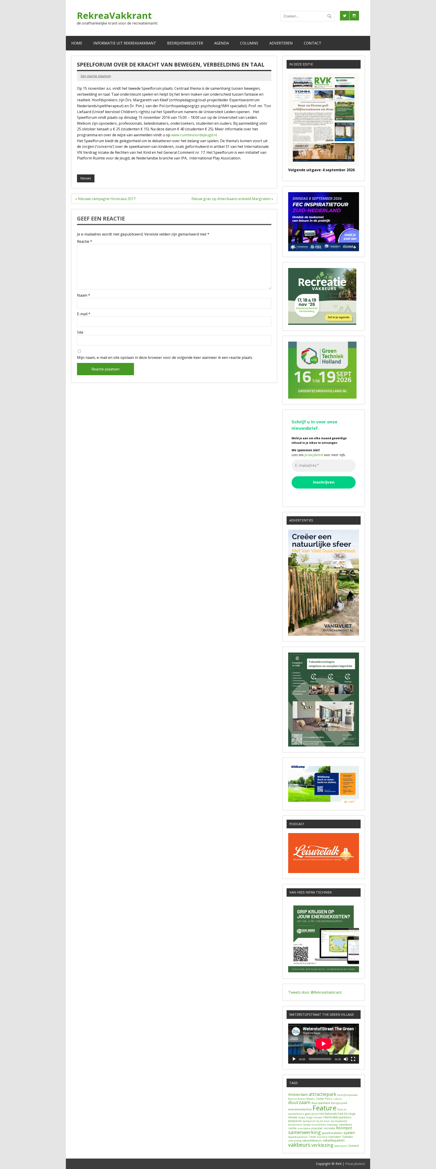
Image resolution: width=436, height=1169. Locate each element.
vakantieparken (334, 1140)
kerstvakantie (339, 1121)
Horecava (330, 1117)
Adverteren (281, 43)
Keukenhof (295, 1124)
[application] (323, 1043)
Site (80, 332)
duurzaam (299, 1102)
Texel (312, 1137)
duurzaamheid (320, 1103)
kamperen (295, 1121)
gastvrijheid (311, 1113)
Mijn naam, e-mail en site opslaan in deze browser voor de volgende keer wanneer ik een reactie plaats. (165, 357)
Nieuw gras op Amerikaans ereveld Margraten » (232, 198)
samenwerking (304, 1132)
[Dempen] (346, 1059)
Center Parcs (324, 1098)
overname (303, 1128)
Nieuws (85, 178)
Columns (249, 43)
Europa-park (339, 1103)
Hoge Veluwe (314, 1117)
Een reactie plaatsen (96, 76)
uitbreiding (294, 1140)
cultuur (337, 1098)
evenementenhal (300, 1109)
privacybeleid (314, 455)
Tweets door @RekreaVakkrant (315, 992)
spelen (349, 1132)
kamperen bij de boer (316, 1121)
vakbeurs (299, 1144)
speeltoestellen (332, 1133)
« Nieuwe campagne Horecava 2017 (105, 198)
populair (317, 1128)
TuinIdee (347, 1137)
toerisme (322, 1137)
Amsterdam (298, 1094)
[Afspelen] (294, 1059)
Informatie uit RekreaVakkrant (124, 43)
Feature (324, 1107)
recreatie (329, 1128)
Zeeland (353, 1146)
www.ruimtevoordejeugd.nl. (194, 134)
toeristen (335, 1137)
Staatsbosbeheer (298, 1137)
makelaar (332, 1124)
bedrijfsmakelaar (347, 1095)
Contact (312, 43)
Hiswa (301, 1117)
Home (76, 43)
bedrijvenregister (185, 43)
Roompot (344, 1127)
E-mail (83, 314)
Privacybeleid (355, 1164)
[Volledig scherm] (353, 1059)
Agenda (221, 43)
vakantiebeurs (312, 1140)
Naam (83, 295)
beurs (311, 1099)
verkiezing (322, 1145)
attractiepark (322, 1094)
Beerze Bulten (297, 1098)
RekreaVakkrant (114, 15)
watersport (340, 1145)
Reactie (84, 241)
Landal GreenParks (314, 1124)
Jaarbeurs (345, 1117)
